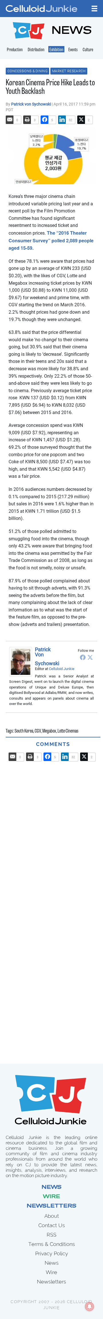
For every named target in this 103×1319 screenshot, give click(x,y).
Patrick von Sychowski (31, 104)
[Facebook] (82, 657)
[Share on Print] (27, 119)
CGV (38, 731)
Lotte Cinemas (68, 731)
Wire (51, 1197)
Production (15, 50)
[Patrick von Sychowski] (22, 662)
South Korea (24, 731)
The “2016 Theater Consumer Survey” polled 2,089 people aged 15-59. (51, 240)
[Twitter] (90, 657)
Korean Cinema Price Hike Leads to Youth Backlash (50, 87)
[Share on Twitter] (81, 119)
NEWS (72, 31)
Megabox (49, 731)
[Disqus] (53, 833)
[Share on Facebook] (45, 119)
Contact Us (51, 1225)
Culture (88, 50)
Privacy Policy (51, 1253)
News (51, 1187)
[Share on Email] (10, 119)
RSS (51, 1235)
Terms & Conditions (51, 1244)
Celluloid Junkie (61, 669)
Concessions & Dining (27, 71)
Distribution (36, 50)
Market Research (69, 71)
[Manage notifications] (89, 1306)
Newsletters (51, 1206)
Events (73, 50)
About (51, 1216)
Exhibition (56, 50)
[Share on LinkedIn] (62, 119)
